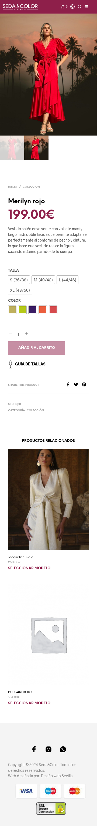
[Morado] (33, 310)
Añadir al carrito (36, 348)
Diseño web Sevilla (56, 776)
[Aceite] (12, 310)
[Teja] (53, 310)
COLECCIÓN (31, 186)
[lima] (22, 310)
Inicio (12, 186)
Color (14, 301)
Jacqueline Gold (20, 557)
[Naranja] (43, 310)
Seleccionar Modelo (29, 568)
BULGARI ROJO (20, 692)
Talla (13, 270)
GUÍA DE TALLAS (30, 363)
